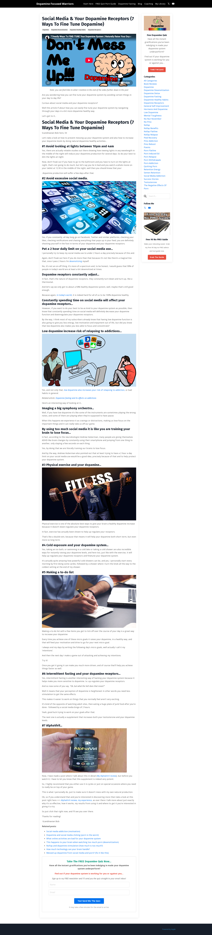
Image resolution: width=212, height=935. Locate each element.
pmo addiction (151, 141)
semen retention (152, 172)
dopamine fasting (152, 96)
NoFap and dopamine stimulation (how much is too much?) (74, 845)
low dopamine (151, 112)
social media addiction (154, 175)
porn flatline (150, 150)
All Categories (150, 80)
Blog (140, 3)
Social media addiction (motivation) (63, 831)
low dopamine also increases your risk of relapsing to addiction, (94, 390)
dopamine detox (152, 93)
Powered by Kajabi (169, 929)
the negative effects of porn (155, 187)
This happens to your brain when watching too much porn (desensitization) (82, 842)
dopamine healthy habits (78, 30)
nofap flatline (150, 131)
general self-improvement (156, 106)
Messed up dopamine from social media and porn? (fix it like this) (77, 853)
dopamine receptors (94, 30)
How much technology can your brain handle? (68, 849)
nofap (147, 125)
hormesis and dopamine (156, 109)
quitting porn (150, 166)
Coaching (148, 3)
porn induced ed (151, 153)
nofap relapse (151, 134)
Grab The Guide (157, 257)
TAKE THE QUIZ (157, 69)
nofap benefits (151, 128)
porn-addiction (151, 163)
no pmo (147, 122)
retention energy (152, 169)
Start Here (88, 3)
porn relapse (150, 156)
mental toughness (153, 115)
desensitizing (75, 261)
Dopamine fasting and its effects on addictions (76, 398)
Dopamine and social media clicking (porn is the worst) (72, 835)
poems (147, 147)
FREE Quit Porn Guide (106, 3)
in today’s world (64, 295)
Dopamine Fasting (127, 3)
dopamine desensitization (59, 30)
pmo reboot (150, 144)
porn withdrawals (152, 160)
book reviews (150, 84)
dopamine (46, 30)
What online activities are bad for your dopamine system (73, 838)
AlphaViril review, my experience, (76, 800)
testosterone (150, 182)
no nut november (152, 118)
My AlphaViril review (106, 776)
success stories (151, 179)
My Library (160, 3)
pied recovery (150, 137)
